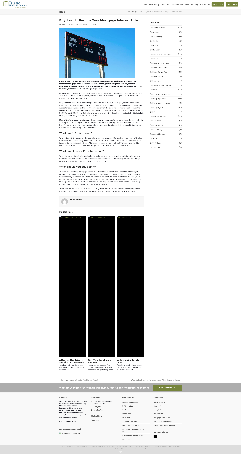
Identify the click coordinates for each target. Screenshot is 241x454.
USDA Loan (156, 143)
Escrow (155, 45)
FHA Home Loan (128, 406)
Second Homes (158, 134)
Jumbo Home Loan (129, 421)
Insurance (156, 81)
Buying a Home (158, 28)
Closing (155, 32)
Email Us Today (99, 410)
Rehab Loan (126, 414)
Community (157, 36)
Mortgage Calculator (161, 94)
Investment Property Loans (132, 435)
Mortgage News (159, 98)
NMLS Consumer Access (163, 421)
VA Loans (156, 147)
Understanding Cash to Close (128, 361)
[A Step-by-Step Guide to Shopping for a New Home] (72, 286)
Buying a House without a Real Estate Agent (78, 380)
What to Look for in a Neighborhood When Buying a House (155, 380)
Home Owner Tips (159, 72)
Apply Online (158, 410)
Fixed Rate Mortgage (130, 402)
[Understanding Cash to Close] (130, 286)
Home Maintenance (160, 67)
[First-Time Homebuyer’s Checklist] (101, 286)
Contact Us (158, 406)
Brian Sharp (83, 24)
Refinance (156, 121)
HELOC (155, 59)
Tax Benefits (157, 138)
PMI (153, 112)
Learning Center (160, 402)
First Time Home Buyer (161, 54)
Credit (155, 41)
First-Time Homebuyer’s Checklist (99, 361)
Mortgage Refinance (161, 103)
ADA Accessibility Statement (164, 425)
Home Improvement (160, 63)
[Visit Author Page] (64, 201)
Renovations (157, 125)
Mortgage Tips (158, 107)
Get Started (165, 387)
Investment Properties (161, 85)
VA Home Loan (127, 410)
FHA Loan (156, 50)
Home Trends (158, 76)
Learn (94, 24)
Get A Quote (158, 414)
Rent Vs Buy (157, 129)
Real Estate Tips (159, 116)
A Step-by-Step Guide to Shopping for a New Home (71, 361)
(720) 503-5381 (99, 407)
